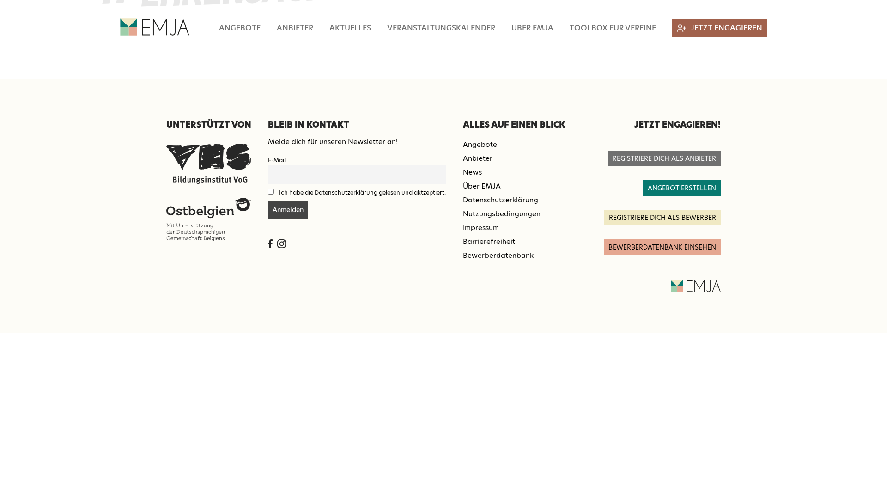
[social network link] (270, 243)
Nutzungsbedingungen (502, 214)
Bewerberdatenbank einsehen (662, 247)
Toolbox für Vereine (613, 28)
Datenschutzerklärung (500, 200)
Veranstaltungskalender (441, 28)
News (472, 172)
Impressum (481, 227)
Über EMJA (532, 28)
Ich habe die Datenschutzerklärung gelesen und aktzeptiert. (362, 192)
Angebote (240, 28)
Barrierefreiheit (489, 241)
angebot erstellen (682, 188)
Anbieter (295, 28)
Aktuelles (350, 28)
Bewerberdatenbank (498, 255)
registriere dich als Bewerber (662, 217)
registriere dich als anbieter (664, 158)
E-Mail (277, 160)
